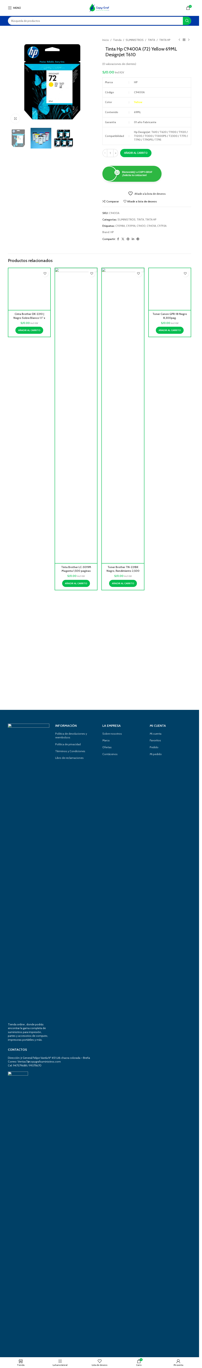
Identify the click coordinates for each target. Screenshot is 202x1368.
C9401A (151, 226)
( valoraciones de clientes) (119, 64)
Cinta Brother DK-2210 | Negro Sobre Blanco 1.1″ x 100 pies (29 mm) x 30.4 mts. (29, 571)
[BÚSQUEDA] (187, 21)
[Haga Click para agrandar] (15, 118)
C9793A (161, 226)
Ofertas (107, 747)
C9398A (120, 226)
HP (112, 232)
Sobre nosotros (112, 733)
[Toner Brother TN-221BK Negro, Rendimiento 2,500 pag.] (123, 415)
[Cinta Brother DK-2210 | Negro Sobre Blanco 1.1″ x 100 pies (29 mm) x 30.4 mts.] (29, 415)
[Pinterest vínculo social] (128, 239)
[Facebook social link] (118, 239)
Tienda (117, 40)
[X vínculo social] (122, 239)
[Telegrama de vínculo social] (137, 239)
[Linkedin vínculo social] (133, 239)
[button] (29, 583)
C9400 (141, 226)
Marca (105, 740)
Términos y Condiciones (70, 751)
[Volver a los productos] (184, 40)
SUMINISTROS (135, 40)
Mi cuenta (155, 733)
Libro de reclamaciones (69, 758)
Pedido (154, 747)
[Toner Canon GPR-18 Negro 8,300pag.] (170, 415)
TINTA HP (164, 40)
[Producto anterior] (179, 40)
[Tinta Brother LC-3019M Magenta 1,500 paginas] (76, 415)
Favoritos (155, 740)
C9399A (131, 226)
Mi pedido (156, 754)
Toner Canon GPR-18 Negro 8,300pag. (169, 569)
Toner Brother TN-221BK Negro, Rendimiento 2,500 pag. (123, 571)
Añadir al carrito (136, 152)
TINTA (151, 40)
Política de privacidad (68, 744)
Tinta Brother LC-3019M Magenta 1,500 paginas (76, 569)
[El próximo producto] (188, 40)
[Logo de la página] (99, 7)
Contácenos (110, 754)
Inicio (105, 40)
